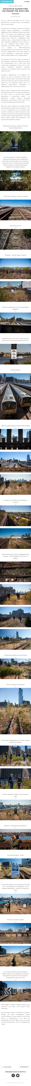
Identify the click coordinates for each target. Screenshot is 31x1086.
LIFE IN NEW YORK (15, 6)
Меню (27, 1)
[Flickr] (17, 1075)
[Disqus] (15, 1046)
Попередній (24, 1067)
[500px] (13, 1075)
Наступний (7, 1067)
